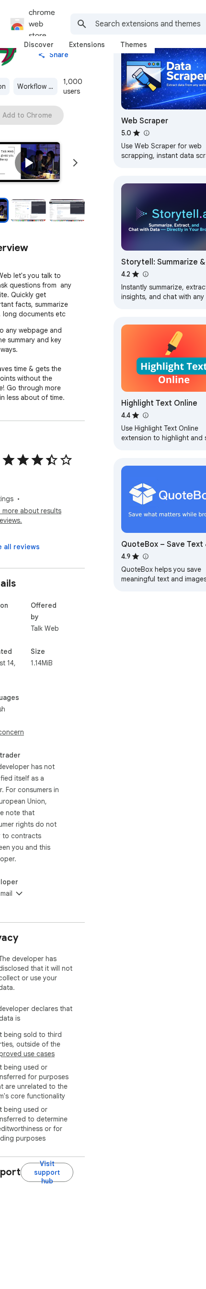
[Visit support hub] (47, 1172)
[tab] (38, 44)
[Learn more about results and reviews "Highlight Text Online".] (145, 415)
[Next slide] (75, 162)
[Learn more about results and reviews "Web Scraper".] (146, 133)
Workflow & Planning (37, 86)
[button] (28, 162)
